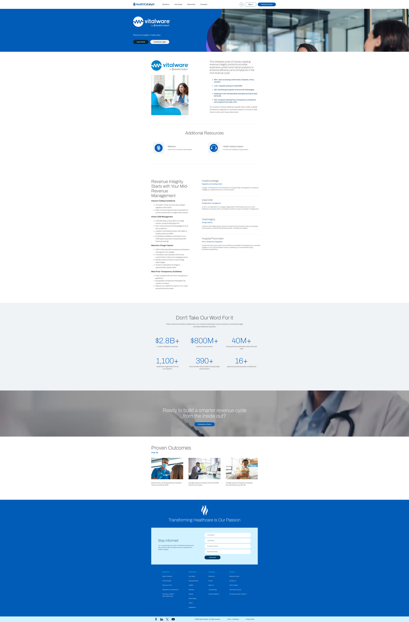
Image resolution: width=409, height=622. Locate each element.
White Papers (193, 598)
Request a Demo (266, 4)
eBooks (191, 594)
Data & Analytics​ (167, 576)
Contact (232, 572)
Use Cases (178, 4)
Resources (191, 4)
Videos (191, 603)
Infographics (192, 607)
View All (154, 453)
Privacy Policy (250, 619)
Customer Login (160, 42)
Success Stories (193, 581)
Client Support (233, 585)
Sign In (250, 4)
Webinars (191, 589)
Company (203, 4)
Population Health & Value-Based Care (168, 595)
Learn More (141, 42)
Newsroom (211, 576)
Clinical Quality (166, 581)
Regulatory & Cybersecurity (170, 589)
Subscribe (212, 557)
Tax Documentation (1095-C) (238, 594)
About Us (211, 585)
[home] (146, 4)
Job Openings (212, 589)
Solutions (165, 4)
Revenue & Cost (167, 585)
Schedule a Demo (204, 424)
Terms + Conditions (233, 619)
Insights (191, 585)
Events (210, 581)
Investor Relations (213, 594)
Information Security (235, 589)
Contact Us (232, 581)
